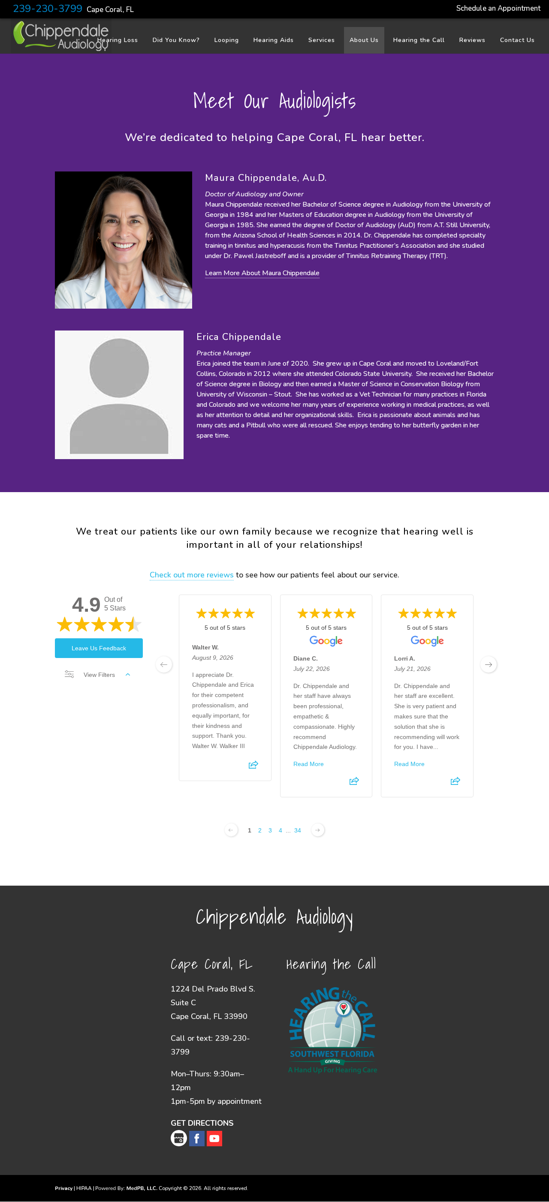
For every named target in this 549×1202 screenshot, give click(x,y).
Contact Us (517, 40)
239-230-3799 (47, 8)
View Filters (99, 674)
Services (321, 40)
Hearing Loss (117, 40)
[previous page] (164, 664)
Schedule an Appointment (498, 8)
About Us (364, 40)
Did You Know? (176, 40)
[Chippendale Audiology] (61, 50)
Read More (308, 763)
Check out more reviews (192, 575)
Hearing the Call (419, 40)
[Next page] (317, 829)
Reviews (472, 40)
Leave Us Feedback (99, 648)
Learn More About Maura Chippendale (262, 273)
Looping (226, 40)
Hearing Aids (273, 40)
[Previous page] (231, 829)
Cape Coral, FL (110, 10)
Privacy (63, 1188)
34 (297, 830)
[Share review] (253, 767)
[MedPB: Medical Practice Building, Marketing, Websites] (126, 1188)
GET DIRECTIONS (202, 1123)
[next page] (488, 664)
